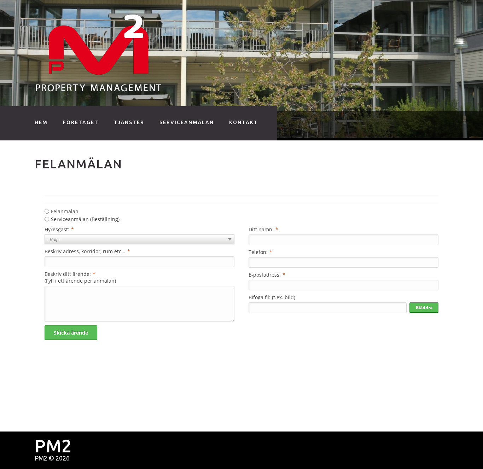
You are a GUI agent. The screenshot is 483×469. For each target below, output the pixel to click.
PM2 (41, 458)
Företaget (81, 122)
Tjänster (129, 122)
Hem (41, 122)
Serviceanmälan (186, 122)
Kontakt (243, 122)
